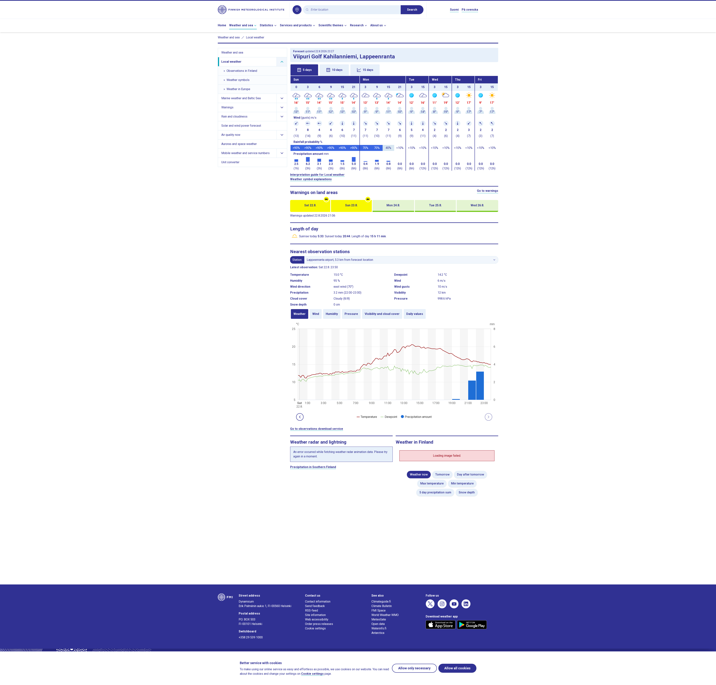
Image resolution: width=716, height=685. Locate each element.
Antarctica (377, 633)
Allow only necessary (414, 668)
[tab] (304, 70)
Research (357, 25)
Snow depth (467, 492)
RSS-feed (311, 610)
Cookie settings (315, 628)
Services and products (296, 25)
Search (412, 9)
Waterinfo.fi (378, 628)
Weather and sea (241, 25)
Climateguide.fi (381, 601)
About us (376, 25)
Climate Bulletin (381, 606)
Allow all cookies (457, 668)
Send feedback (315, 606)
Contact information (317, 601)
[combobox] (354, 10)
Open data (378, 624)
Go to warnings (487, 191)
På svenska (470, 9)
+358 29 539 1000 (251, 637)
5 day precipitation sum (435, 492)
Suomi (454, 9)
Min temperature (462, 483)
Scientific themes (330, 25)
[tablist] (394, 70)
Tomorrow (442, 474)
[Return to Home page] (252, 9)
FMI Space (378, 610)
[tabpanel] (394, 123)
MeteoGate (378, 619)
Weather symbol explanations (311, 179)
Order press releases (319, 624)
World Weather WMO (385, 615)
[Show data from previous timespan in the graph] (300, 417)
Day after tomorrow (470, 474)
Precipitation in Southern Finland (313, 467)
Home (222, 25)
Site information (315, 615)
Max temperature (432, 483)
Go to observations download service (316, 429)
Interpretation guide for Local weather (317, 174)
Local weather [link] (255, 37)
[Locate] (297, 9)
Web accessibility (316, 619)
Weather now (419, 474)
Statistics (266, 25)
